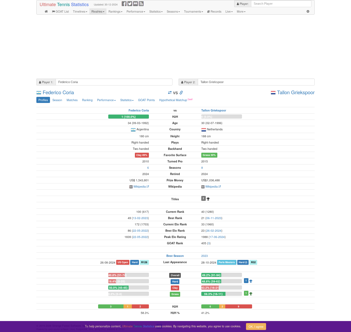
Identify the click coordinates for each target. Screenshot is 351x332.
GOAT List (62, 11)
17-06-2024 (217, 237)
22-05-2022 (140, 230)
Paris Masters (227, 262)
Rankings (114, 11)
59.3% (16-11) (213, 294)
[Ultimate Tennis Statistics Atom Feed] (141, 3)
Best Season (175, 256)
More (240, 11)
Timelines (79, 11)
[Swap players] (170, 92)
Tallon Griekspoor (296, 92)
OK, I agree (256, 326)
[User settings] (307, 11)
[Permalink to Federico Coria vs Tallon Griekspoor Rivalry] (181, 92)
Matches (72, 100)
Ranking (87, 100)
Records (215, 11)
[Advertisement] (158, 47)
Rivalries (96, 11)
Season (57, 100)
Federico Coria (58, 92)
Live (228, 11)
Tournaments (192, 11)
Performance (135, 11)
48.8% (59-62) (211, 281)
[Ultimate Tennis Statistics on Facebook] (124, 3)
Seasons (172, 11)
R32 (253, 262)
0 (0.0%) (206, 117)
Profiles (43, 100)
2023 (204, 256)
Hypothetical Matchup (173, 100)
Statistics (155, 11)
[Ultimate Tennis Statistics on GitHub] (135, 3)
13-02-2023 (140, 218)
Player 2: (189, 82)
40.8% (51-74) (117, 275)
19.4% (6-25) (116, 281)
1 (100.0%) (128, 117)
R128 (144, 262)
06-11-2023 (213, 218)
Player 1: (47, 82)
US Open (123, 262)
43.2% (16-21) (210, 287)
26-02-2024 (213, 230)
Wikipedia (139, 186)
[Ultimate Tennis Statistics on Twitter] (129, 3)
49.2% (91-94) (211, 275)
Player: (244, 4)
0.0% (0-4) (115, 294)
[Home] (46, 11)
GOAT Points (146, 100)
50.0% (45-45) (118, 287)
